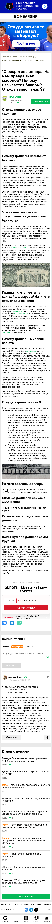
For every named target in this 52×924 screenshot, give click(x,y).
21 (13, 847)
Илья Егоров (15, 97)
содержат (18, 311)
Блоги (14, 57)
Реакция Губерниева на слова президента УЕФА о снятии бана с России (24, 759)
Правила (47, 905)
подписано (31, 351)
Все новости (26, 896)
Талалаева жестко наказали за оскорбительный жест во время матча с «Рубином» (23, 840)
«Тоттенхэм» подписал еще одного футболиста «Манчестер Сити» (24, 826)
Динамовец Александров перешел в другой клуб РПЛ (25, 772)
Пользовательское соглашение (28, 905)
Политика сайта (7, 910)
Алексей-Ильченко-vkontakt (15, 677)
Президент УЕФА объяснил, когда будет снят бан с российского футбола (23, 881)
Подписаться (41, 101)
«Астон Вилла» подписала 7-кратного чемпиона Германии (26, 786)
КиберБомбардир (27, 57)
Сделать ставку (26, 607)
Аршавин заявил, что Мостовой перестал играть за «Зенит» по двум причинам (24, 812)
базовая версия (18, 247)
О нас (11, 905)
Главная (5, 57)
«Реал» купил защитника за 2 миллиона (21, 855)
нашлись (6, 333)
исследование (21, 314)
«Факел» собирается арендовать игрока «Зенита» (23, 868)
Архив (3, 905)
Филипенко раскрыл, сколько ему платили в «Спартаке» (26, 799)
